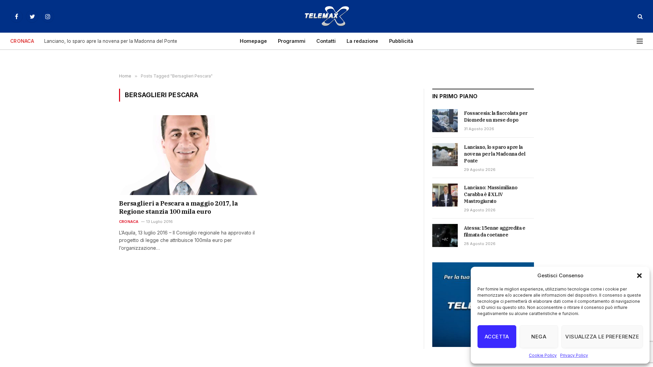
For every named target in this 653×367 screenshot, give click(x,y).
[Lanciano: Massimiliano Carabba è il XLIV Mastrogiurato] (445, 195)
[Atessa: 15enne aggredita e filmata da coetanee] (445, 235)
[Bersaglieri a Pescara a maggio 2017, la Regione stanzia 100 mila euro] (190, 155)
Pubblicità (401, 41)
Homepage (253, 41)
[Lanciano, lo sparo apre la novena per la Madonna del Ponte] (445, 154)
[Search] (639, 16)
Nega (538, 336)
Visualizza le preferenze (602, 336)
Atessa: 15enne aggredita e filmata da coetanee (494, 231)
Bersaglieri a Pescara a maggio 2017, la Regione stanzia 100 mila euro (178, 207)
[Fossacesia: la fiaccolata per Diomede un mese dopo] (445, 120)
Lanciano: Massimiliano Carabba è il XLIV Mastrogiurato (490, 194)
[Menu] (640, 41)
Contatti (326, 41)
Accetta (497, 336)
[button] (639, 275)
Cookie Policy (543, 355)
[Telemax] (326, 16)
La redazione (362, 41)
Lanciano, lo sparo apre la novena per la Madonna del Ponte (110, 41)
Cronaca (129, 221)
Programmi (291, 41)
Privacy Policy (574, 355)
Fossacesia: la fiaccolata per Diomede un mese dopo (496, 116)
